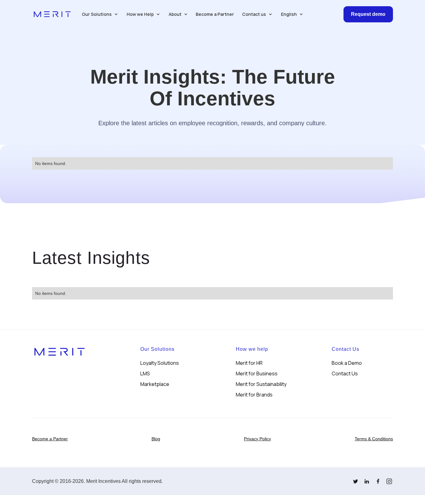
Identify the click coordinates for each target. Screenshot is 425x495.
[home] (52, 14)
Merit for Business (257, 373)
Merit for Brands (254, 394)
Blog (156, 439)
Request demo (368, 14)
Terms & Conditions (374, 439)
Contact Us (345, 373)
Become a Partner (215, 14)
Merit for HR (249, 362)
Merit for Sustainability (261, 384)
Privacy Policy (257, 439)
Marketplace (154, 384)
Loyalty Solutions (159, 362)
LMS (145, 373)
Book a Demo (347, 362)
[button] (100, 14)
